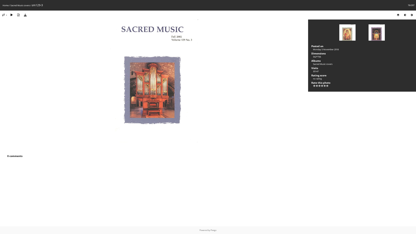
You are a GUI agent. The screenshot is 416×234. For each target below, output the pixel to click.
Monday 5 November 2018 (326, 49)
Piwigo (213, 230)
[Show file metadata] (18, 15)
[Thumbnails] (398, 15)
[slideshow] (11, 15)
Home (6, 5)
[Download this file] (25, 15)
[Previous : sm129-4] (405, 15)
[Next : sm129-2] (411, 15)
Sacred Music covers (20, 5)
